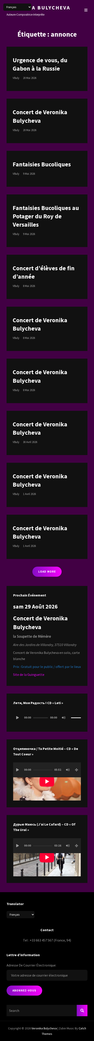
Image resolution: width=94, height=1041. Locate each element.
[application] (47, 717)
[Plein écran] (76, 769)
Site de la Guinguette (28, 674)
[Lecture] (17, 717)
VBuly (16, 78)
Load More (47, 571)
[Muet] (63, 717)
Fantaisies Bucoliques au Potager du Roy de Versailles (46, 216)
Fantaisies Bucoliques (42, 164)
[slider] (76, 719)
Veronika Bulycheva (38, 7)
